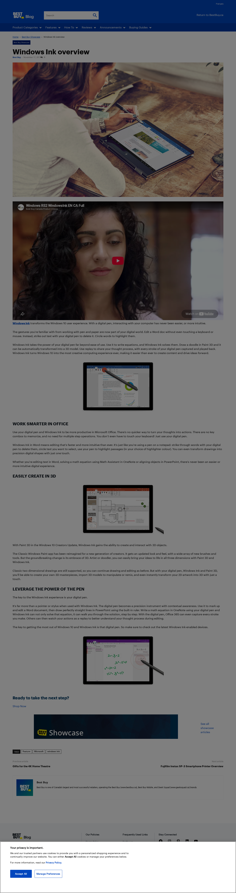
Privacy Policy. (54, 862)
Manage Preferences (48, 873)
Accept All (21, 873)
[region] (118, 867)
